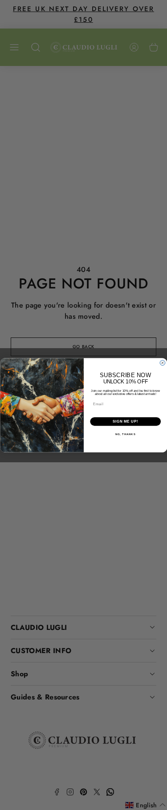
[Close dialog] (162, 363)
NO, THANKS (125, 434)
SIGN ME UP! (125, 421)
